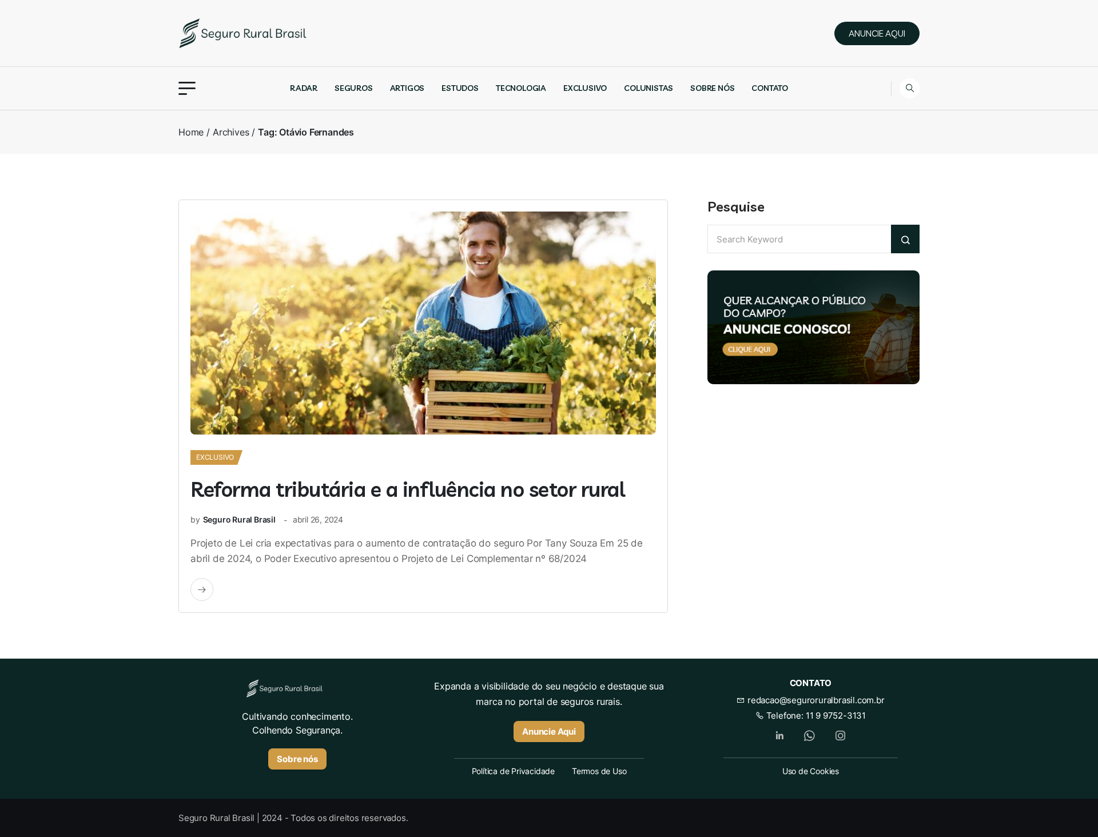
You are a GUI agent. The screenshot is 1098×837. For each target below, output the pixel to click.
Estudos (460, 88)
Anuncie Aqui (549, 731)
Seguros (354, 88)
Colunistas (648, 88)
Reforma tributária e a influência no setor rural (407, 489)
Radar (303, 88)
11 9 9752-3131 (836, 715)
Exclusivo (585, 88)
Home (191, 132)
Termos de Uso (599, 771)
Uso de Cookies (810, 771)
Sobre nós (712, 88)
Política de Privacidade (513, 771)
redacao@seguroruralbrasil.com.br (814, 700)
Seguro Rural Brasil (239, 519)
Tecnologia (521, 88)
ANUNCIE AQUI (877, 33)
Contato (769, 88)
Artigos (407, 88)
